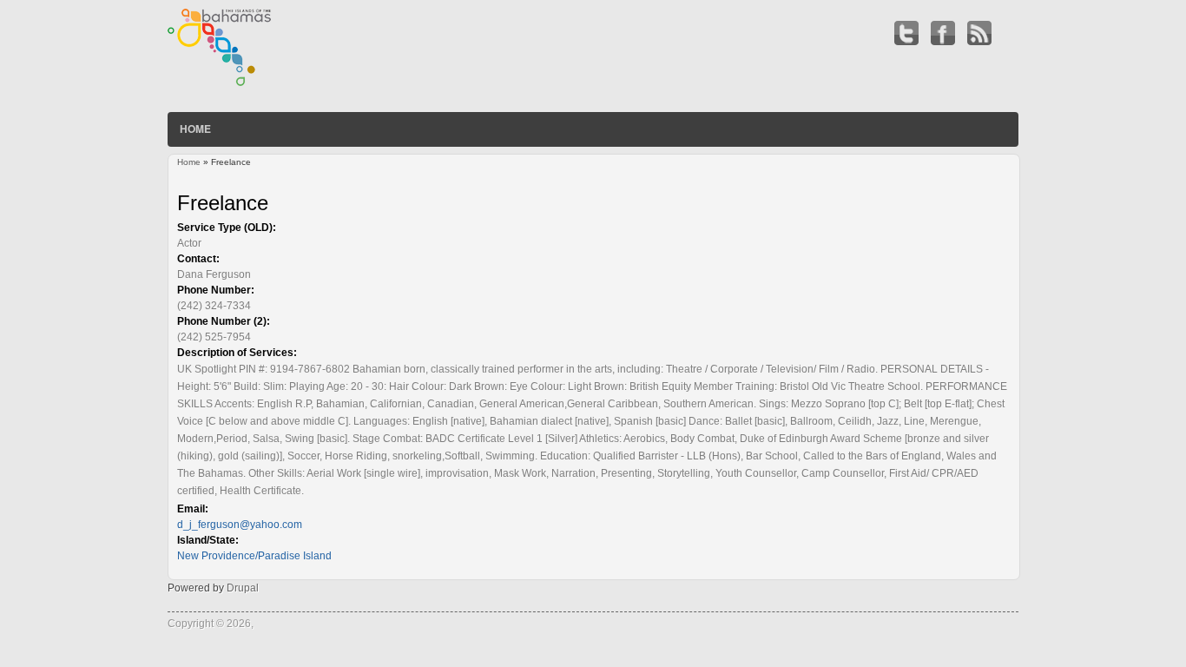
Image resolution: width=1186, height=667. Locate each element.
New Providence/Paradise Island (254, 556)
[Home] (220, 82)
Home (195, 128)
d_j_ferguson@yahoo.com (239, 524)
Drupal (243, 588)
